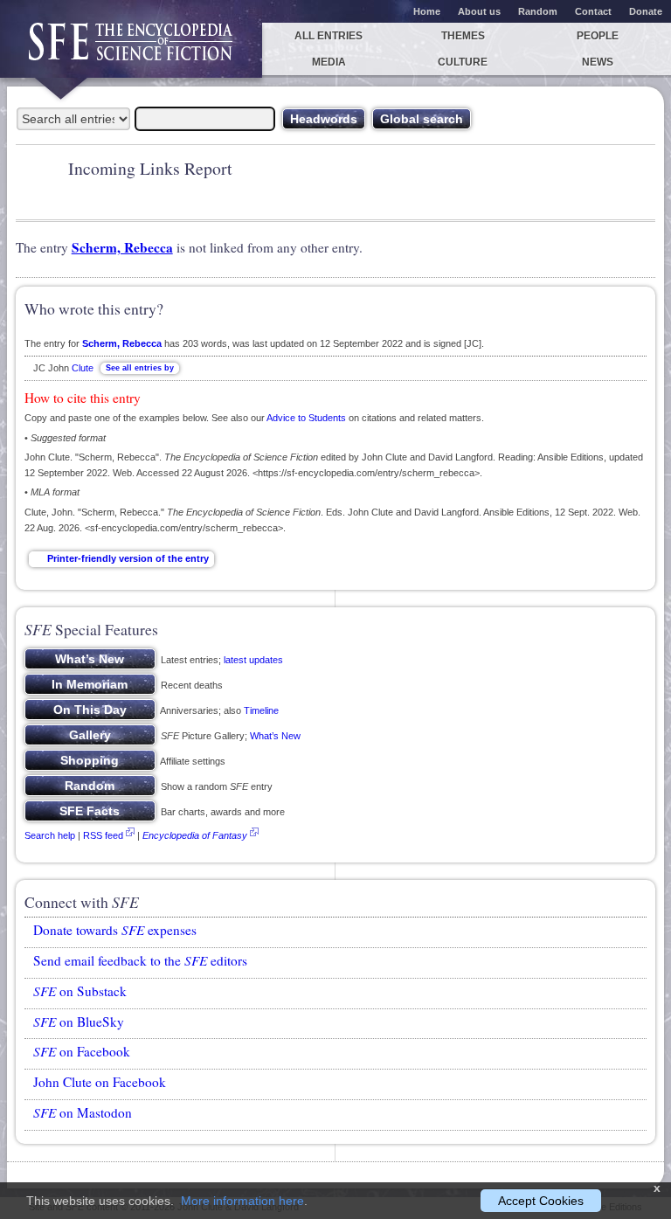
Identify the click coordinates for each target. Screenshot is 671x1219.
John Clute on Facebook (99, 1082)
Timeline (261, 710)
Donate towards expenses (115, 929)
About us (479, 11)
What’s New (275, 736)
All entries (328, 36)
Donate (645, 11)
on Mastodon (82, 1112)
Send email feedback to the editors (140, 960)
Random (537, 11)
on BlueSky (78, 1021)
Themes (463, 36)
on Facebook (81, 1051)
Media (329, 62)
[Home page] (131, 50)
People (598, 36)
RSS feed (103, 835)
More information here (242, 1201)
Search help (49, 835)
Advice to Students (306, 417)
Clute (82, 368)
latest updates (253, 660)
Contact (593, 11)
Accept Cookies (541, 1201)
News (597, 62)
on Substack (80, 991)
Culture (463, 62)
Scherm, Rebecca (122, 247)
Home (426, 11)
